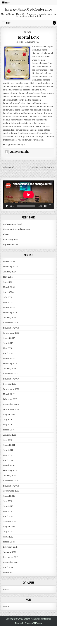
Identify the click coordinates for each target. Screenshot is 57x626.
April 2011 (8, 567)
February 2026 (10, 267)
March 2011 (8, 572)
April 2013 (8, 516)
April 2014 (8, 460)
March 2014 (8, 465)
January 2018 (9, 368)
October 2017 (9, 384)
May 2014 (7, 455)
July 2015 (7, 440)
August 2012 (9, 526)
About (6, 606)
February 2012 (10, 547)
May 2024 (8, 277)
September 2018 (11, 333)
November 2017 (11, 379)
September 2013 (11, 491)
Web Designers (10, 239)
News (29, 31)
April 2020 (8, 292)
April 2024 (8, 282)
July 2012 (7, 532)
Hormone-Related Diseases (16, 229)
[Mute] (45, 205)
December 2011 (10, 557)
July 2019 (7, 297)
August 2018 (9, 338)
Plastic (6, 234)
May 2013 (7, 511)
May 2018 (7, 348)
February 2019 (10, 312)
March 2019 (9, 307)
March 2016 (9, 430)
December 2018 (11, 323)
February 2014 (10, 470)
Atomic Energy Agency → (44, 167)
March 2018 (9, 358)
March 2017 (9, 394)
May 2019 (7, 302)
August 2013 (9, 496)
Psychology (19, 144)
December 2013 (11, 481)
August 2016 (9, 414)
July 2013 (7, 501)
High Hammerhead (12, 224)
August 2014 (9, 445)
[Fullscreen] (50, 205)
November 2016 (11, 404)
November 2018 (11, 328)
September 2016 (11, 409)
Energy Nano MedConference (28, 9)
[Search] (54, 23)
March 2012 (9, 542)
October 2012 (9, 521)
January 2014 (9, 475)
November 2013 (11, 486)
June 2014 (8, 450)
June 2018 (8, 343)
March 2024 (9, 287)
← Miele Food (7, 167)
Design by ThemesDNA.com (28, 623)
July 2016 (7, 419)
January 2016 (9, 435)
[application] (28, 194)
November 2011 (11, 562)
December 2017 (11, 374)
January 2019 (9, 317)
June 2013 (8, 506)
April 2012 (8, 537)
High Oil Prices (10, 244)
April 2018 (8, 353)
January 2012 (9, 552)
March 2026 (9, 262)
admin (21, 42)
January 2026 (10, 272)
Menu (7, 2)
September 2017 (11, 389)
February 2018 (10, 363)
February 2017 (10, 399)
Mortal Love (28, 37)
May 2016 (7, 425)
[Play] (7, 205)
